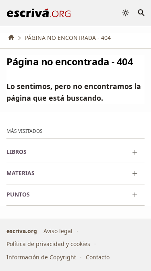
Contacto (98, 257)
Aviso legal (57, 231)
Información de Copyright (41, 257)
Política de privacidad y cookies (48, 244)
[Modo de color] (125, 13)
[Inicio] (14, 37)
